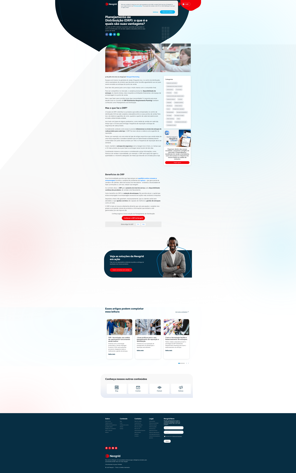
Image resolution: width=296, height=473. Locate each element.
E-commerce (179, 89)
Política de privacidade (153, 423)
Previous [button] (186, 363)
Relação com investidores (110, 428)
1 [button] (179, 363)
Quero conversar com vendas (121, 270)
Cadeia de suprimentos (172, 83)
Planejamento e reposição (178, 109)
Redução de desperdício (182, 112)
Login (187, 4)
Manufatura (169, 105)
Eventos (121, 428)
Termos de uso (152, 428)
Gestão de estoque (171, 99)
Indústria (180, 99)
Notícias (107, 432)
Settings (155, 12)
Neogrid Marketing (133, 77)
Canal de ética (152, 421)
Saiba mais (111, 354)
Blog (121, 421)
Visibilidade (169, 122)
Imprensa (136, 434)
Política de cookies (153, 424)
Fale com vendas (138, 421)
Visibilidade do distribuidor (180, 122)
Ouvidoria (136, 436)
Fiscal (176, 92)
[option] (119, 339)
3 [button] (181, 363)
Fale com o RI (137, 428)
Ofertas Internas (178, 105)
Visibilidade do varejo (171, 125)
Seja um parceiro (108, 430)
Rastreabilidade (170, 112)
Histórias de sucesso (124, 424)
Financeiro (169, 92)
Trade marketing (170, 118)
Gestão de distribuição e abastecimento (175, 96)
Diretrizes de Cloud (153, 430)
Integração (169, 102)
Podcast (121, 426)
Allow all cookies (167, 12)
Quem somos (108, 421)
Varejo (178, 118)
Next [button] (188, 363)
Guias (121, 423)
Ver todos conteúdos (181, 312)
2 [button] (180, 363)
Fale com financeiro (138, 424)
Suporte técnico (138, 423)
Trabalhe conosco (108, 423)
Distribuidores (170, 89)
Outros (168, 109)
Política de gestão (152, 426)
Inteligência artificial (179, 102)
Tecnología (169, 115)
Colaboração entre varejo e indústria (174, 86)
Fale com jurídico (138, 426)
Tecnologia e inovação (179, 115)
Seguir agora (177, 162)
